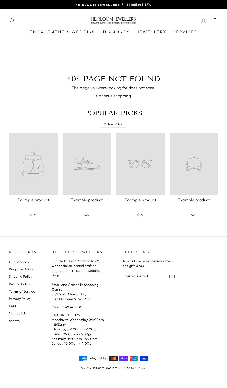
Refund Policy (20, 284)
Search (14, 321)
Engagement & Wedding (63, 31)
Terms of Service (22, 291)
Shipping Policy (21, 276)
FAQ (12, 306)
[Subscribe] (172, 276)
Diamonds (116, 31)
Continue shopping (113, 95)
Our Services (19, 262)
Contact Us (17, 313)
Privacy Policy (20, 299)
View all (113, 123)
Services (185, 31)
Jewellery (151, 31)
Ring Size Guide (21, 269)
